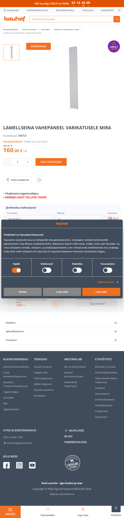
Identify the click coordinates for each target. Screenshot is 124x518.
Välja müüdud (97, 304)
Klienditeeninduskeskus (16, 366)
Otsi (117, 19)
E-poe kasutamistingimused (14, 374)
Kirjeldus (11, 322)
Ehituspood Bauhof (11, 29)
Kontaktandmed (103, 405)
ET (119, 10)
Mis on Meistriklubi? (75, 366)
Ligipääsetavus (11, 409)
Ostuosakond (102, 393)
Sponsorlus (101, 416)
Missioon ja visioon (105, 366)
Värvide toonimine (44, 389)
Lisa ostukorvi (51, 162)
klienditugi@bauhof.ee (19, 443)
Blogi (68, 436)
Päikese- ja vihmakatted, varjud (66, 29)
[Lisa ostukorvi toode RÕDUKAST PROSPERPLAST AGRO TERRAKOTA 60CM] (55, 303)
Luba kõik (101, 291)
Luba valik (62, 291)
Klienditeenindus (65, 10)
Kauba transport (43, 366)
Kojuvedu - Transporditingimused (15, 384)
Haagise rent (41, 372)
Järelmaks (8, 397)
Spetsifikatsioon (15, 331)
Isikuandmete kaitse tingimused (106, 380)
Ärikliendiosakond (104, 399)
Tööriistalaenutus (43, 378)
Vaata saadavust (20, 179)
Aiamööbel (45, 29)
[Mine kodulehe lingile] (15, 19)
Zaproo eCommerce (62, 494)
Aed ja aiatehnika (30, 29)
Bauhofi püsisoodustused (73, 374)
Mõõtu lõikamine (43, 384)
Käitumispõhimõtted (106, 372)
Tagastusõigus (11, 391)
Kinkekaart (39, 395)
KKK (5, 403)
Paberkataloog (75, 442)
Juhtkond (100, 388)
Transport (11, 340)
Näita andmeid (106, 282)
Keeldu (23, 291)
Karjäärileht (107, 10)
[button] (11, 52)
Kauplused (13, 10)
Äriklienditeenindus (37, 10)
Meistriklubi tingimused (70, 384)
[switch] (46, 270)
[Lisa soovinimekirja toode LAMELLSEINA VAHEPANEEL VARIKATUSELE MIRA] (39, 180)
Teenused (87, 10)
